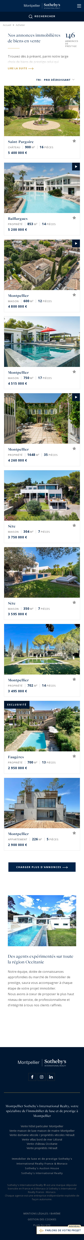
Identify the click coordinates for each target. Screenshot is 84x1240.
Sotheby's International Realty (42, 1173)
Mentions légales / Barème (42, 1213)
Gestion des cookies (42, 1219)
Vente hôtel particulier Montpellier (42, 1126)
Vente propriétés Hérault (42, 1148)
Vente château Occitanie (42, 1144)
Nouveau (74, 1226)
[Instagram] (42, 1077)
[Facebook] (32, 1077)
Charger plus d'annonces (38, 867)
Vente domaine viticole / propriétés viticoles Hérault (42, 1135)
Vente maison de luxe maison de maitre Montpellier (42, 1131)
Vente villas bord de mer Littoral (42, 1139)
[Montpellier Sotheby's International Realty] (42, 6)
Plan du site (42, 1225)
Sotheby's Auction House (42, 1168)
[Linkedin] (51, 1077)
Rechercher (45, 16)
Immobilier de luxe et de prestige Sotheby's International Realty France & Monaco (42, 1161)
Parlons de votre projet (63, 1230)
